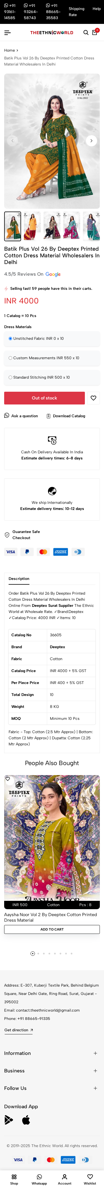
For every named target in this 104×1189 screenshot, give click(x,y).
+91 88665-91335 (33, 1018)
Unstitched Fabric (38, 338)
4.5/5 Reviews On (24, 274)
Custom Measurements (46, 358)
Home (9, 50)
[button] (91, 140)
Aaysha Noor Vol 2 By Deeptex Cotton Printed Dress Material (50, 917)
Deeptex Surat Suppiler (52, 605)
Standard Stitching (41, 377)
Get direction (16, 1030)
